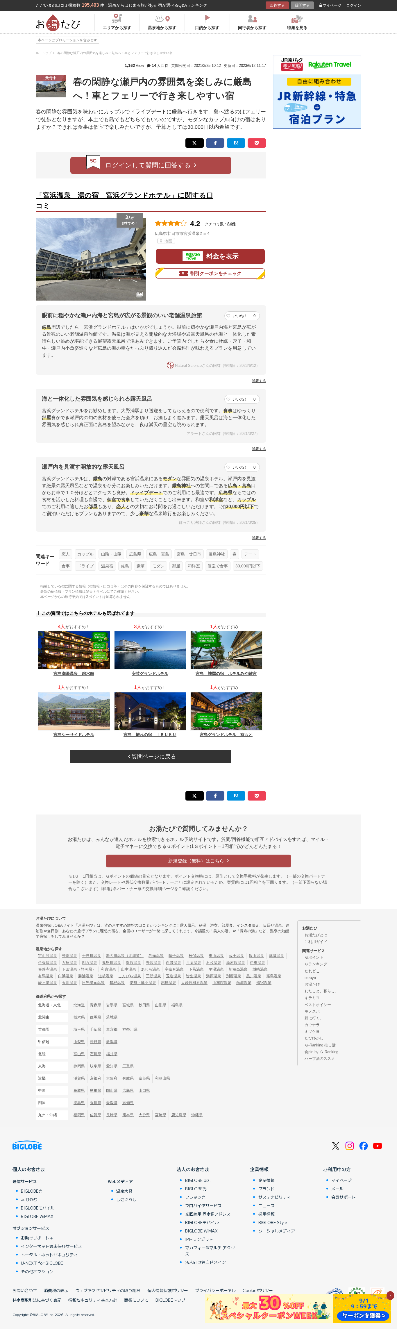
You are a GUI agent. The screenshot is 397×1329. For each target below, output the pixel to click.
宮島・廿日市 (189, 554)
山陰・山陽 (111, 554)
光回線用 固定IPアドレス (207, 1214)
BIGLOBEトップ (170, 1300)
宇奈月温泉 (174, 969)
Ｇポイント (314, 957)
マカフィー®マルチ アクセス (210, 1251)
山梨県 (79, 1041)
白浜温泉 (65, 976)
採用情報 (266, 1214)
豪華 (141, 566)
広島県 (135, 554)
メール (337, 1189)
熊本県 (128, 1115)
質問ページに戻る (153, 756)
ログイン (353, 5)
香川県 (95, 1103)
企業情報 (259, 1169)
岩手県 (111, 1005)
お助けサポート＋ (37, 1238)
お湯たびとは (316, 935)
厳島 (125, 566)
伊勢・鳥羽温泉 (143, 982)
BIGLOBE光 (31, 1191)
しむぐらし (126, 1199)
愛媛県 (111, 1103)
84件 (231, 224)
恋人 (66, 554)
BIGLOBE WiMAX (37, 1216)
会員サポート (343, 1197)
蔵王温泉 (236, 955)
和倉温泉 (108, 969)
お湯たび (312, 984)
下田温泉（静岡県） (79, 969)
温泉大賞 (124, 1191)
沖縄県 (197, 1115)
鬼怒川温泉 (111, 962)
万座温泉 (69, 962)
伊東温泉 (257, 962)
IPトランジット (199, 1239)
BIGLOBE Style (272, 1222)
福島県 (177, 1005)
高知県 (128, 1103)
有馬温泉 (45, 976)
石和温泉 (213, 962)
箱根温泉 (117, 982)
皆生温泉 (193, 976)
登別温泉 (69, 955)
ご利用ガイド (316, 941)
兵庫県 (128, 1078)
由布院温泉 (221, 982)
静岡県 (79, 1066)
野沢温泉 (153, 962)
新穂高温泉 (238, 969)
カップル (85, 554)
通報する (259, 381)
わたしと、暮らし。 (322, 991)
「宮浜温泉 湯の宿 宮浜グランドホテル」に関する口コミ (124, 200)
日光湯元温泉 (93, 982)
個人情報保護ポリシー (167, 1290)
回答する (277, 5)
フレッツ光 (195, 1197)
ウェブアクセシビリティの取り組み (107, 1290)
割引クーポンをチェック (216, 273)
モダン (158, 566)
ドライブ (85, 566)
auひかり (29, 1199)
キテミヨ (312, 998)
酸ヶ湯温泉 (47, 982)
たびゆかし (314, 1038)
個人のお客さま (28, 1169)
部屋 (176, 566)
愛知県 (111, 1066)
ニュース (266, 1205)
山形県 (160, 1005)
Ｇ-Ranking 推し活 (320, 1045)
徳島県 (79, 1103)
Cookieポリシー (258, 1290)
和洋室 (194, 566)
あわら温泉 (150, 969)
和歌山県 (162, 1078)
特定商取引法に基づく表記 (36, 1300)
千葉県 (95, 1029)
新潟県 (111, 1041)
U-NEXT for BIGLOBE (42, 1263)
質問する (302, 5)
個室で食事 (218, 566)
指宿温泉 (263, 982)
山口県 (144, 1090)
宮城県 (128, 1005)
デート (250, 554)
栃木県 (79, 1017)
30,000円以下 (247, 566)
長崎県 (111, 1115)
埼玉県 (79, 1029)
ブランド (266, 1189)
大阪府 (111, 1078)
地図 (167, 241)
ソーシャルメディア (276, 1231)
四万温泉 (89, 962)
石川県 (95, 1054)
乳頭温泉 (156, 955)
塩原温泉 (133, 962)
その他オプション (37, 1271)
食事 (66, 566)
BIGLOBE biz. (198, 1180)
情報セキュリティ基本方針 (92, 1300)
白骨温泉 (173, 962)
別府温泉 (233, 976)
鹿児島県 (178, 1115)
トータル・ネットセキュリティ (49, 1254)
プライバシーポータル (215, 1290)
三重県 (128, 1066)
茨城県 (111, 1017)
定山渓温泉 (47, 955)
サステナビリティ (274, 1197)
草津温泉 (276, 955)
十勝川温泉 (91, 955)
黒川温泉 (253, 976)
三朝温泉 (153, 976)
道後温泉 (105, 976)
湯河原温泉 (235, 962)
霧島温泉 (273, 976)
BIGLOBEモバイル (38, 1208)
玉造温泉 (173, 976)
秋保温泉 (196, 955)
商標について (136, 1300)
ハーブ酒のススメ (320, 1058)
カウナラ (312, 1025)
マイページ (332, 5)
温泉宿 (107, 566)
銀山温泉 (256, 955)
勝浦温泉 (85, 976)
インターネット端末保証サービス (51, 1246)
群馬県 (95, 1017)
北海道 (79, 1005)
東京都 (111, 1029)
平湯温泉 (216, 969)
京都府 (95, 1078)
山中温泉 (128, 969)
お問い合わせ (24, 1290)
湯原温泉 (213, 976)
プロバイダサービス (203, 1205)
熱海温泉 (243, 982)
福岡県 (79, 1115)
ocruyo (310, 978)
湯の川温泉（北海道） (125, 955)
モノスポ (312, 1011)
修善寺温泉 (47, 969)
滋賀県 (79, 1078)
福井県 (111, 1054)
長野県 (95, 1041)
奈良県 (144, 1078)
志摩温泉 (168, 982)
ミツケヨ (312, 1031)
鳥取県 (79, 1090)
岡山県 (111, 1090)
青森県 (95, 1005)
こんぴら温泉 (129, 976)
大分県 (144, 1115)
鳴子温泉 (176, 955)
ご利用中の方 (337, 1169)
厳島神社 (217, 554)
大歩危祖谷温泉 (194, 982)
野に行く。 (314, 1018)
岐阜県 (95, 1066)
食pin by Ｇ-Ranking (321, 1052)
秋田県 (144, 1005)
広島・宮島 (159, 554)
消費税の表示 (56, 1290)
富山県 (79, 1054)
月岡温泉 (193, 962)
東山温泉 (216, 955)
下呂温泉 (196, 969)
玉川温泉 (69, 982)
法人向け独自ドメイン (205, 1262)
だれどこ (312, 971)
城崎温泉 (260, 969)
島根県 (95, 1090)
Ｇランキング (316, 964)
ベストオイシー (318, 1005)
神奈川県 (129, 1029)
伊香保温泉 (47, 962)
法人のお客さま (193, 1169)
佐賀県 (95, 1115)
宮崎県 (160, 1115)
